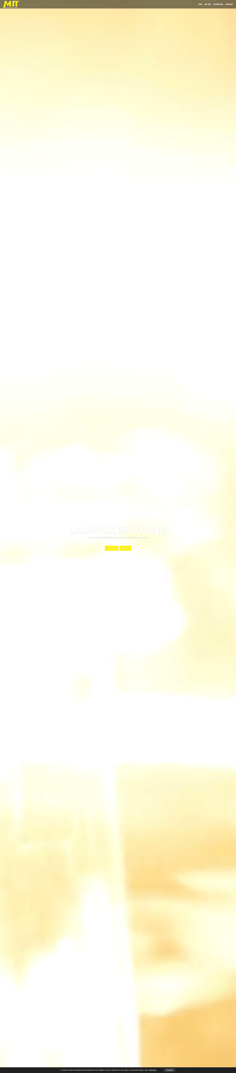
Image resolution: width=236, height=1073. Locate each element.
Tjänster (111, 548)
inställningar (152, 1070)
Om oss (125, 548)
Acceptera (170, 1070)
